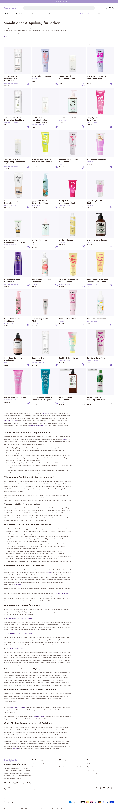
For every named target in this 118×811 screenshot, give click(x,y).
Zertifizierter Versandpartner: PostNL (70, 767)
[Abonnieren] (33, 788)
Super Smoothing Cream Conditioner (42, 280)
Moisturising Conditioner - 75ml (42, 320)
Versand (43, 808)
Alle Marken (8, 14)
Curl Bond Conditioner (96, 358)
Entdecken (20, 14)
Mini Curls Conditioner (68, 358)
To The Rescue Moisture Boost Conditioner (96, 77)
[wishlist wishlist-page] (110, 8)
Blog (88, 767)
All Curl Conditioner (67, 118)
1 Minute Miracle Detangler (11, 202)
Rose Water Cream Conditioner (12, 320)
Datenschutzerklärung (30, 808)
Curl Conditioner (66, 240)
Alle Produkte (91, 764)
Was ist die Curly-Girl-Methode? (97, 773)
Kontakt (34, 770)
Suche (88, 776)
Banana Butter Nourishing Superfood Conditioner (97, 280)
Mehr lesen (8, 37)
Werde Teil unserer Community (68, 776)
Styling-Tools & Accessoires (49, 14)
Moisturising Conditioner (97, 240)
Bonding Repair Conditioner (65, 398)
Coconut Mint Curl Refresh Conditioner (40, 202)
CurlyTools (11, 808)
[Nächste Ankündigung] (115, 1)
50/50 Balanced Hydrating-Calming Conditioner (12, 78)
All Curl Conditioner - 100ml (40, 241)
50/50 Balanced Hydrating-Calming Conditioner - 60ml (39, 120)
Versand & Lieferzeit (38, 776)
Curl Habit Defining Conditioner (12, 280)
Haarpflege (31, 14)
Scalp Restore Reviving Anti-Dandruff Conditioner (42, 160)
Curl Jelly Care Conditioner (93, 119)
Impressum (50, 808)
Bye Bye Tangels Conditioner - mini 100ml (14, 241)
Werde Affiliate (63, 773)
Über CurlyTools (64, 764)
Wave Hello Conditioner (42, 76)
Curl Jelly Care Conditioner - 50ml (67, 202)
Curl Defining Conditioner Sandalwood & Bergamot (42, 398)
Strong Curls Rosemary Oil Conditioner (68, 280)
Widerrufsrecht (36, 773)
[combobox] (59, 8)
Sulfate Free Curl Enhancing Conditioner (96, 398)
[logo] (10, 8)
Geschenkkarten (37, 767)
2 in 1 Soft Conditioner (96, 319)
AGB (38, 808)
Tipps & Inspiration (92, 770)
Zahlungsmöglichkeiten (39, 764)
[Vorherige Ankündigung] (3, 1)
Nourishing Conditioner (96, 159)
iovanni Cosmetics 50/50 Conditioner (20, 618)
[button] (113, 8)
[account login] (107, 8)
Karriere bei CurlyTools (66, 770)
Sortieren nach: (81, 44)
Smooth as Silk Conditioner (38, 359)
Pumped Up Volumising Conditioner (68, 160)
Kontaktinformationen (59, 808)
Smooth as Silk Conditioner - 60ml (67, 77)
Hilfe (99, 14)
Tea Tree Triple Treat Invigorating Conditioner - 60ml (15, 161)
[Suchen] (26, 8)
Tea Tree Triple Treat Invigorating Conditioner (14, 119)
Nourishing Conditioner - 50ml (97, 202)
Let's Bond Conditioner (68, 319)
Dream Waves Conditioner (15, 397)
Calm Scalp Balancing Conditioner (13, 359)
